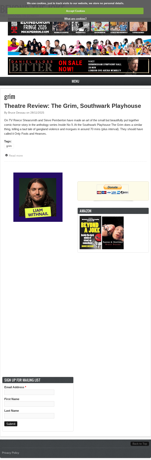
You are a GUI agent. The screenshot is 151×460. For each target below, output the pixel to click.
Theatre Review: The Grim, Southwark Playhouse (72, 106)
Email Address (15, 387)
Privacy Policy (10, 452)
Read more (17, 155)
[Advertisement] (113, 315)
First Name (11, 399)
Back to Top (140, 443)
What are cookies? (75, 18)
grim (9, 146)
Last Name (11, 410)
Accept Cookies (75, 10)
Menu (75, 81)
